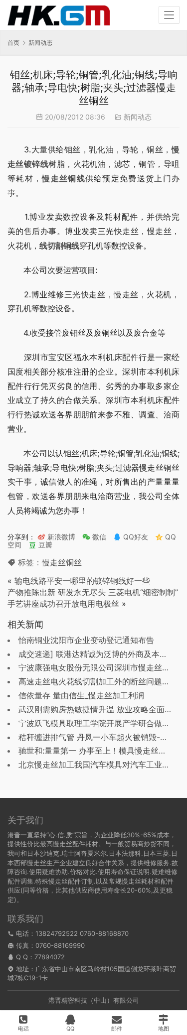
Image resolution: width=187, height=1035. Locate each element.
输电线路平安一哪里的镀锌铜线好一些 (82, 581)
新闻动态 (138, 117)
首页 (13, 42)
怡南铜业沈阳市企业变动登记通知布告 (86, 640)
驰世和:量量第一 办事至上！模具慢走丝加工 (96, 751)
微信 (94, 536)
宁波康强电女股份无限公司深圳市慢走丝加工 (98, 667)
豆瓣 (44, 544)
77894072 (49, 957)
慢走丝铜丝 (62, 562)
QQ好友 (134, 536)
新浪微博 (60, 536)
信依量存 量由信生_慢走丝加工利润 (81, 695)
